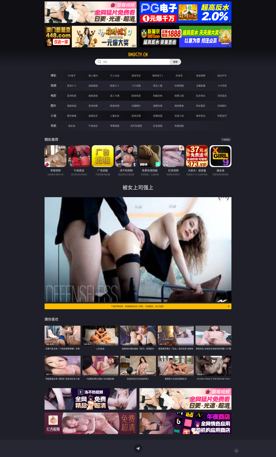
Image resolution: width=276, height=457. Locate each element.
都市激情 (71, 115)
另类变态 (222, 95)
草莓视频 (114, 125)
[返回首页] (236, 450)
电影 (53, 96)
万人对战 (114, 75)
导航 (53, 126)
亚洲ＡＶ (71, 85)
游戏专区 (136, 75)
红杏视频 (157, 125)
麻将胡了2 (157, 75)
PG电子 (72, 75)
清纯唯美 (179, 105)
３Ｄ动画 (136, 85)
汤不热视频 (136, 125)
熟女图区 (200, 105)
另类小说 (179, 115)
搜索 (175, 61)
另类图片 (222, 105)
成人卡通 (114, 95)
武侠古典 (136, 115)
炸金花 (179, 75)
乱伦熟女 (200, 95)
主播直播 (200, 85)
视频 (53, 86)
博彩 (53, 75)
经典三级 (179, 95)
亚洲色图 (93, 105)
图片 (53, 106)
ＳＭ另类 (222, 85)
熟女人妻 (157, 85)
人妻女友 (114, 115)
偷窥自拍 (71, 105)
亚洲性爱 (71, 95)
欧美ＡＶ (114, 85)
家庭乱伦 (93, 115)
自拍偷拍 (93, 85)
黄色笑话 (200, 115)
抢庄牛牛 (222, 75)
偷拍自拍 (93, 95)
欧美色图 (114, 105)
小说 (53, 116)
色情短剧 (179, 125)
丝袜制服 (179, 85)
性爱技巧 (222, 115)
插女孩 (71, 125)
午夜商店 (93, 125)
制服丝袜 (157, 95)
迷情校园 (157, 115)
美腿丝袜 (157, 105)
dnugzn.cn (138, 54)
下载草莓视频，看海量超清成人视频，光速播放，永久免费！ (138, 306)
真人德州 (93, 75)
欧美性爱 (136, 95)
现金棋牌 (200, 75)
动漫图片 (136, 105)
